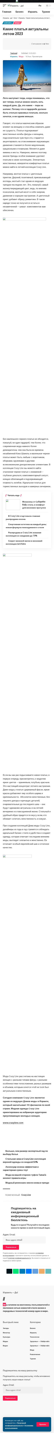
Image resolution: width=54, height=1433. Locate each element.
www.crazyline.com (13, 1122)
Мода (17, 23)
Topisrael (13, 53)
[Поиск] (35, 5)
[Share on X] (9, 41)
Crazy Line (26, 1195)
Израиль (8, 23)
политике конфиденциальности (19, 1258)
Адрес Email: (9, 1234)
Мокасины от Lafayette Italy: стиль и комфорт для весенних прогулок (34, 504)
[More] (18, 46)
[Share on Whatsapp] (14, 41)
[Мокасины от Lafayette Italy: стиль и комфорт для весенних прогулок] (13, 504)
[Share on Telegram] (23, 41)
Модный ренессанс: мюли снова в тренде (27, 1182)
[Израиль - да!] (16, 6)
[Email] (9, 46)
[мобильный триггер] (5, 6)
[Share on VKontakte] (18, 41)
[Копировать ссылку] (14, 46)
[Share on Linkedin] (22, 1271)
